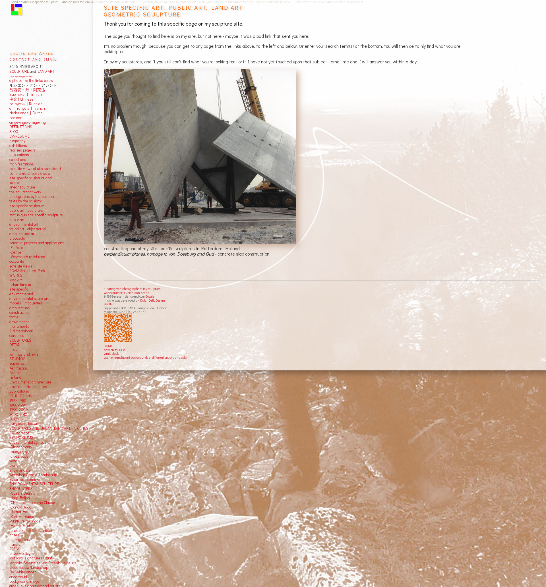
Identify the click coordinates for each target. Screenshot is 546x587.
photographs (19, 539)
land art (15, 280)
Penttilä (109, 304)
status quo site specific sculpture (36, 214)
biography (17, 140)
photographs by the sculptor (32, 196)
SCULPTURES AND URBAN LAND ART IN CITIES (48, 428)
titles (13, 349)
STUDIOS (17, 358)
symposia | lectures (25, 423)
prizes (14, 535)
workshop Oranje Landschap (33, 474)
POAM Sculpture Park (27, 270)
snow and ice (20, 470)
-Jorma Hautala (22, 511)
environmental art (23, 224)
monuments (19, 326)
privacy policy (19, 553)
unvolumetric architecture (30, 382)
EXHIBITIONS (20, 396)
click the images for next (21, 76)
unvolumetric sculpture (28, 386)
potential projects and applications (36, 242)
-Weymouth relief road (27, 256)
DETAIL (15, 344)
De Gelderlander (22, 571)
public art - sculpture (26, 210)
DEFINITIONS (20, 126)
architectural (19, 307)
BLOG (13, 131)
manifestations (21, 164)
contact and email (33, 58)
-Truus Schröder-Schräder (31, 530)
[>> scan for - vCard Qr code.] (119, 328)
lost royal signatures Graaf (30, 558)
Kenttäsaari (18, 368)
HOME (108, 346)
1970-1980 (17, 400)
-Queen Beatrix (22, 493)
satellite (15, 266)
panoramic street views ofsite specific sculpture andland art (30, 178)
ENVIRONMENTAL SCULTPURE (34, 483)
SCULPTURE (19, 71)
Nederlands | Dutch (26, 112)
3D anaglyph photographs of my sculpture (132, 289)
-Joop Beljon (19, 497)
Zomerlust (17, 363)
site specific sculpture (27, 205)
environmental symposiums (32, 442)
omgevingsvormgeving (27, 122)
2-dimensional (21, 330)
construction (19, 312)
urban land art (21, 284)
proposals (17, 238)
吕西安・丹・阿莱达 (27, 89)
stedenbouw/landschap (28, 567)
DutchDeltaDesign (152, 300)
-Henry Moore (20, 525)
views (27, 266)
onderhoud (18, 576)
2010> (14, 419)
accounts (16, 261)
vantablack (111, 353)
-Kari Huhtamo (21, 516)
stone (13, 465)
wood (13, 460)
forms (14, 317)
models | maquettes (25, 303)
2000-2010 (18, 414)
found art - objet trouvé (27, 228)
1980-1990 (18, 405)
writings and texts (24, 354)
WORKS (15, 275)
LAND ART (45, 71)
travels (14, 544)
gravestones (19, 321)
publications (19, 154)
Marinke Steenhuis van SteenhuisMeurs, (43, 562)
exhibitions (18, 145)
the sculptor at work (25, 191)
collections (17, 159)
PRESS (14, 548)
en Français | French (27, 108)
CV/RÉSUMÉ (19, 136)
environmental (21, 293)
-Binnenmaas (20, 446)
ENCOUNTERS (21, 488)
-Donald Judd (20, 507)
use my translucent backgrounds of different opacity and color (145, 357)
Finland (15, 377)
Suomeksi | (18, 94)
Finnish (35, 94)
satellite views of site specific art (35, 168)
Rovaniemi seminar (25, 479)
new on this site (114, 350)
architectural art (22, 233)
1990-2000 (18, 409)
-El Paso (16, 247)
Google (150, 296)
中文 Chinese (21, 99)
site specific (18, 289)
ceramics (16, 335)
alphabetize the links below (31, 80)
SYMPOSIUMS (21, 437)
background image (24, 581)
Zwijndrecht (19, 432)
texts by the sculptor (25, 201)
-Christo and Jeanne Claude (32, 502)
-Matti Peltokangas (24, 521)
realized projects (22, 150)
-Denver (16, 252)
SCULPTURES (20, 340)
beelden (15, 117)
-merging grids (21, 451)
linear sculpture (22, 187)
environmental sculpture (29, 298)
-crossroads (19, 456)
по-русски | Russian (26, 103)
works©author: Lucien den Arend (126, 293)
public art (16, 219)
